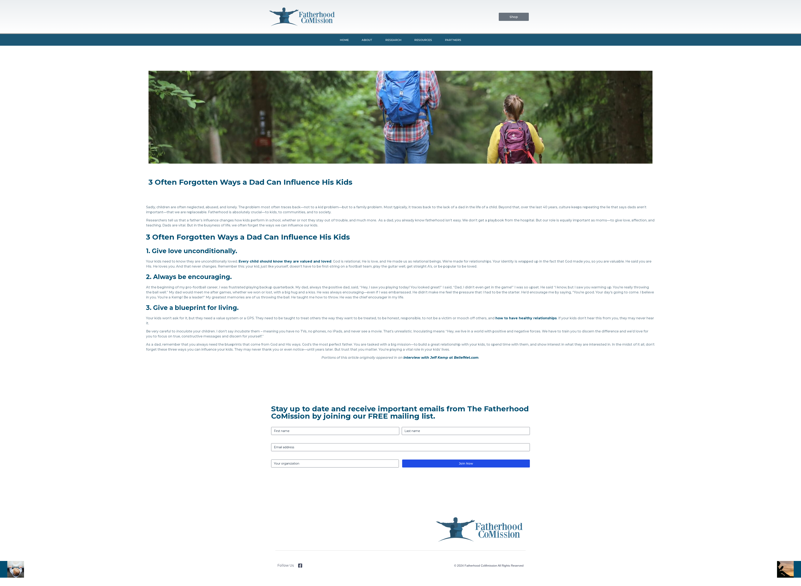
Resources (423, 40)
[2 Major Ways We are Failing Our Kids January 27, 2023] (789, 569)
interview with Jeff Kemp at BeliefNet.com (441, 358)
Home (344, 40)
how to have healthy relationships (526, 318)
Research (393, 40)
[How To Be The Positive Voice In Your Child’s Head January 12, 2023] (12, 569)
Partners (453, 40)
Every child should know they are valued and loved (285, 261)
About (367, 40)
